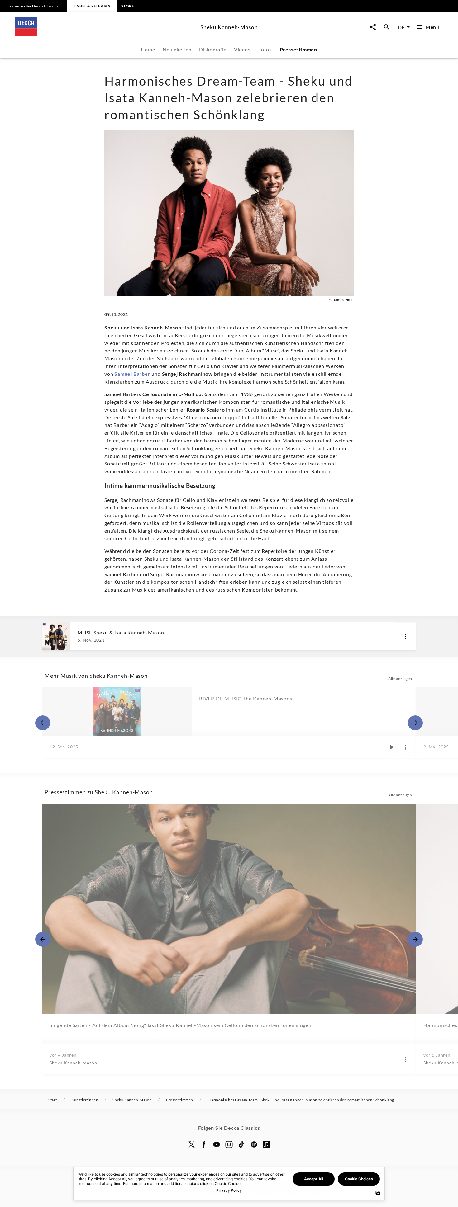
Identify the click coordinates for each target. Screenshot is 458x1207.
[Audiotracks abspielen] (391, 747)
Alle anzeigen (400, 678)
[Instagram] (229, 1144)
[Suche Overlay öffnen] (386, 27)
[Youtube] (216, 1144)
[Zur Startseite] (105, 34)
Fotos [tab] (265, 49)
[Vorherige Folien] (42, 722)
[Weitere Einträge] (415, 722)
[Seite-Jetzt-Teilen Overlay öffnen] (373, 27)
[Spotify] (254, 1144)
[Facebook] (204, 1144)
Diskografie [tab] (213, 49)
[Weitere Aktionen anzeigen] (405, 636)
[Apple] (266, 1144)
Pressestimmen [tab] (298, 49)
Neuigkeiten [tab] (177, 49)
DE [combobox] (401, 27)
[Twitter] (191, 1144)
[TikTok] (241, 1144)
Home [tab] (148, 49)
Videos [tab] (242, 49)
